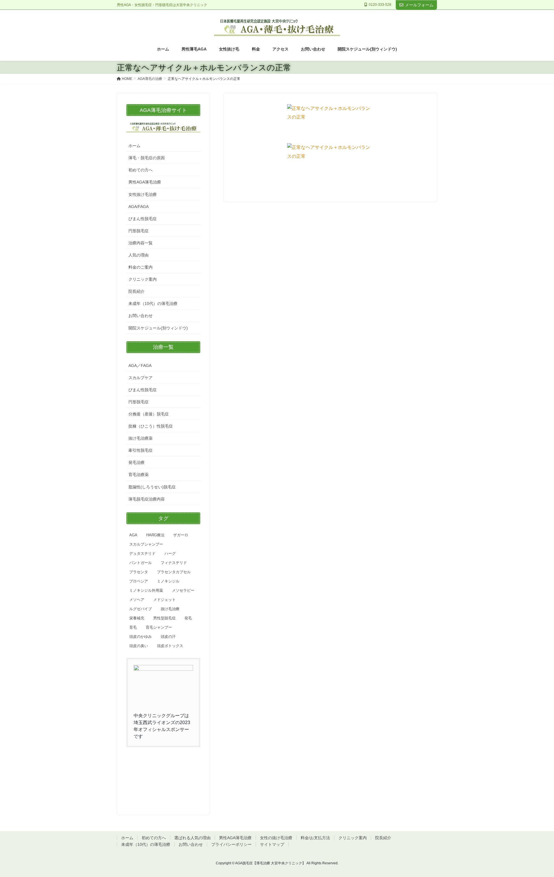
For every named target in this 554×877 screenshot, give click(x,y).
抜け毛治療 (170, 609)
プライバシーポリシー (231, 844)
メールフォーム (419, 5)
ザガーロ (180, 535)
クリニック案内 (142, 279)
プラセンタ (138, 572)
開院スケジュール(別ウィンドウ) (158, 328)
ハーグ (170, 553)
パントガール (140, 563)
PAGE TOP (536, 846)
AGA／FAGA (139, 365)
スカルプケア (140, 377)
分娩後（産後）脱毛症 (148, 414)
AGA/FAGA (138, 206)
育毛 (133, 627)
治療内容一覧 (140, 243)
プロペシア (138, 581)
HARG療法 (155, 535)
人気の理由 (138, 255)
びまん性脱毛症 (142, 218)
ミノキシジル (168, 581)
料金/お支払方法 (315, 837)
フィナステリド (174, 563)
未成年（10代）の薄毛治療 (152, 303)
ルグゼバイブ (140, 609)
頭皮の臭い (138, 646)
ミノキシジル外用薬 (146, 590)
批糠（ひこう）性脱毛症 (150, 426)
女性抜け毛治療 (142, 194)
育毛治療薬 (138, 474)
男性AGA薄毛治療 (144, 182)
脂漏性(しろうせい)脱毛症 (152, 487)
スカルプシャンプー (146, 544)
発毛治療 (136, 462)
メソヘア (136, 599)
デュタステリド (142, 553)
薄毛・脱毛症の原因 (146, 157)
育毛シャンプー (159, 627)
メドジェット (164, 599)
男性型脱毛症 (164, 618)
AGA (133, 535)
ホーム (134, 145)
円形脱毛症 (138, 230)
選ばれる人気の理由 (192, 837)
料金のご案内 (140, 267)
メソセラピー (183, 590)
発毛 (188, 618)
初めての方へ (140, 170)
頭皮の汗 (168, 636)
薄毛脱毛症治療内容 (146, 499)
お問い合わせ (140, 315)
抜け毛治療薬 (140, 438)
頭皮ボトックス (170, 646)
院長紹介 (136, 291)
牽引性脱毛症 (140, 450)
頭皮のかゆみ (140, 636)
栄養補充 (136, 618)
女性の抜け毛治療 (276, 837)
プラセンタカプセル (174, 572)
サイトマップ (272, 844)
